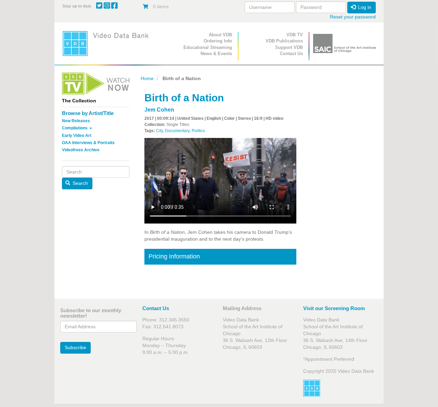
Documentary (177, 130)
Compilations (75, 128)
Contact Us (291, 53)
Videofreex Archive (81, 150)
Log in (364, 7)
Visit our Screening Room (334, 308)
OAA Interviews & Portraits (88, 142)
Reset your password (353, 17)
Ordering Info (218, 40)
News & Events (216, 53)
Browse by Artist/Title (88, 113)
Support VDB (289, 47)
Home (147, 78)
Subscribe (75, 347)
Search (79, 183)
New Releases (76, 120)
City (159, 130)
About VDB (220, 34)
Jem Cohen (159, 110)
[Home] (108, 43)
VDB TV (294, 34)
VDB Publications (284, 40)
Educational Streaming (207, 47)
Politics (198, 130)
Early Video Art (76, 135)
